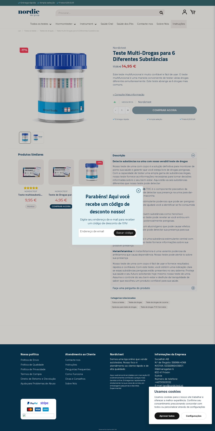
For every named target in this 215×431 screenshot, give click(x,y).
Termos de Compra (31, 374)
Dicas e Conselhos (75, 378)
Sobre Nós (71, 383)
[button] (138, 191)
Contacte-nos (72, 360)
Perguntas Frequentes (77, 369)
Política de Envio (30, 360)
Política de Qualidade (32, 364)
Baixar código (124, 232)
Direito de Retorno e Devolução (38, 378)
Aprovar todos (167, 416)
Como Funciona (74, 374)
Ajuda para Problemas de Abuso (38, 383)
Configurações (193, 416)
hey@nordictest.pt (173, 385)
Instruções (71, 364)
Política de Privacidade (33, 369)
